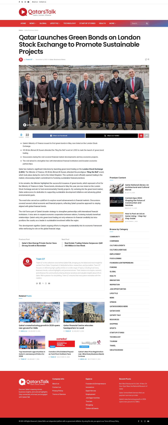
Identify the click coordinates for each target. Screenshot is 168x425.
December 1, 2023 (131, 221)
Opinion (113, 302)
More (111, 23)
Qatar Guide (115, 311)
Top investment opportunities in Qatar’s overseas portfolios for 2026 (32, 354)
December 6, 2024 (41, 59)
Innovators (115, 280)
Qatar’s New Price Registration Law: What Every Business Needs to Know (91, 354)
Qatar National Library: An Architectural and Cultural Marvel (137, 187)
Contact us (42, 2)
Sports (113, 328)
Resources (114, 319)
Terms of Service (59, 394)
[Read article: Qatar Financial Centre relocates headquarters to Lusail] (84, 312)
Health (102, 23)
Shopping (114, 324)
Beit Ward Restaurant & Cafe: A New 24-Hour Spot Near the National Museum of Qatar (133, 386)
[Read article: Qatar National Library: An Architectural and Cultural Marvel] (116, 189)
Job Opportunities (118, 289)
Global (43, 23)
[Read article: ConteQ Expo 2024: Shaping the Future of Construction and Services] (116, 202)
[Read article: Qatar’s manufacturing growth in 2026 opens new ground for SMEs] (39, 312)
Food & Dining (115, 258)
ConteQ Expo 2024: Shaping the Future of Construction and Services (135, 201)
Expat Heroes (91, 391)
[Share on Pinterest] (141, 136)
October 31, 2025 (64, 357)
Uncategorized (116, 350)
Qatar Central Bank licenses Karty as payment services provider (131, 394)
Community (115, 237)
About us (35, 2)
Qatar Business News (31, 30)
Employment (115, 254)
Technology (69, 23)
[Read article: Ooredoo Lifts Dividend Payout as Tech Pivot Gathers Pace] (62, 342)
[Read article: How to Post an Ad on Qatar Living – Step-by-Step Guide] (116, 217)
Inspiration (115, 284)
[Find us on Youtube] (28, 2)
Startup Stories (87, 23)
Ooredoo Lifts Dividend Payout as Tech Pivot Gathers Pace (61, 353)
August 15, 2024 (131, 208)
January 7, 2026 (34, 359)
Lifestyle (54, 23)
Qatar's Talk (115, 315)
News (32, 23)
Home (23, 23)
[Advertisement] (107, 11)
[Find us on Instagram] (25, 2)
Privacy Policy (57, 391)
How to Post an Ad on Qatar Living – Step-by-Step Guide (136, 216)
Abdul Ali (24, 331)
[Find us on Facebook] (19, 2)
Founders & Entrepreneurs (121, 263)
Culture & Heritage (118, 250)
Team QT (29, 59)
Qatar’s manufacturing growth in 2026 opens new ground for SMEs (39, 326)
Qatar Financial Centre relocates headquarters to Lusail (78, 326)
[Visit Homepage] (37, 12)
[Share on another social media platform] (146, 136)
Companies (25, 320)
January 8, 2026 (35, 331)
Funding (113, 267)
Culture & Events (117, 245)
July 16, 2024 (130, 193)
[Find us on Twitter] (22, 2)
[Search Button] (147, 23)
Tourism (113, 341)
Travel (113, 346)
